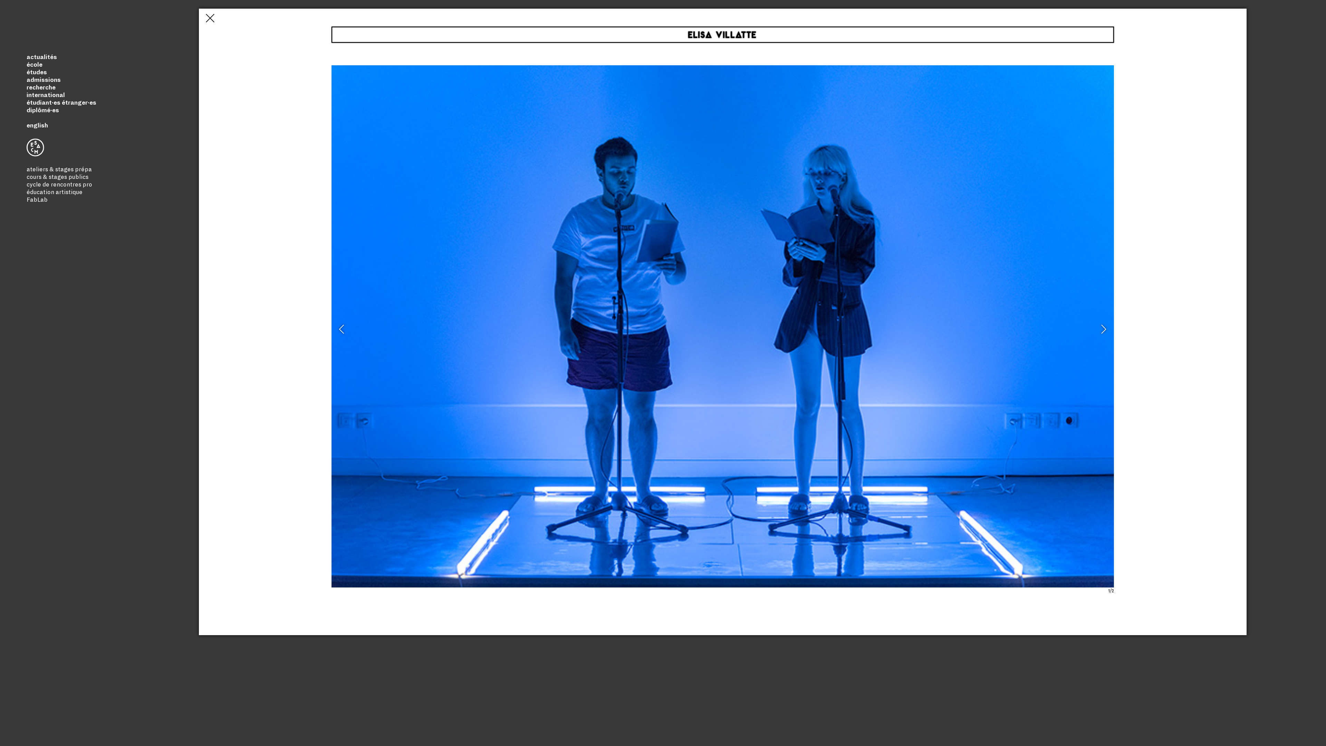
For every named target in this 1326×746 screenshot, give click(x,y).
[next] (1103, 332)
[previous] (342, 332)
